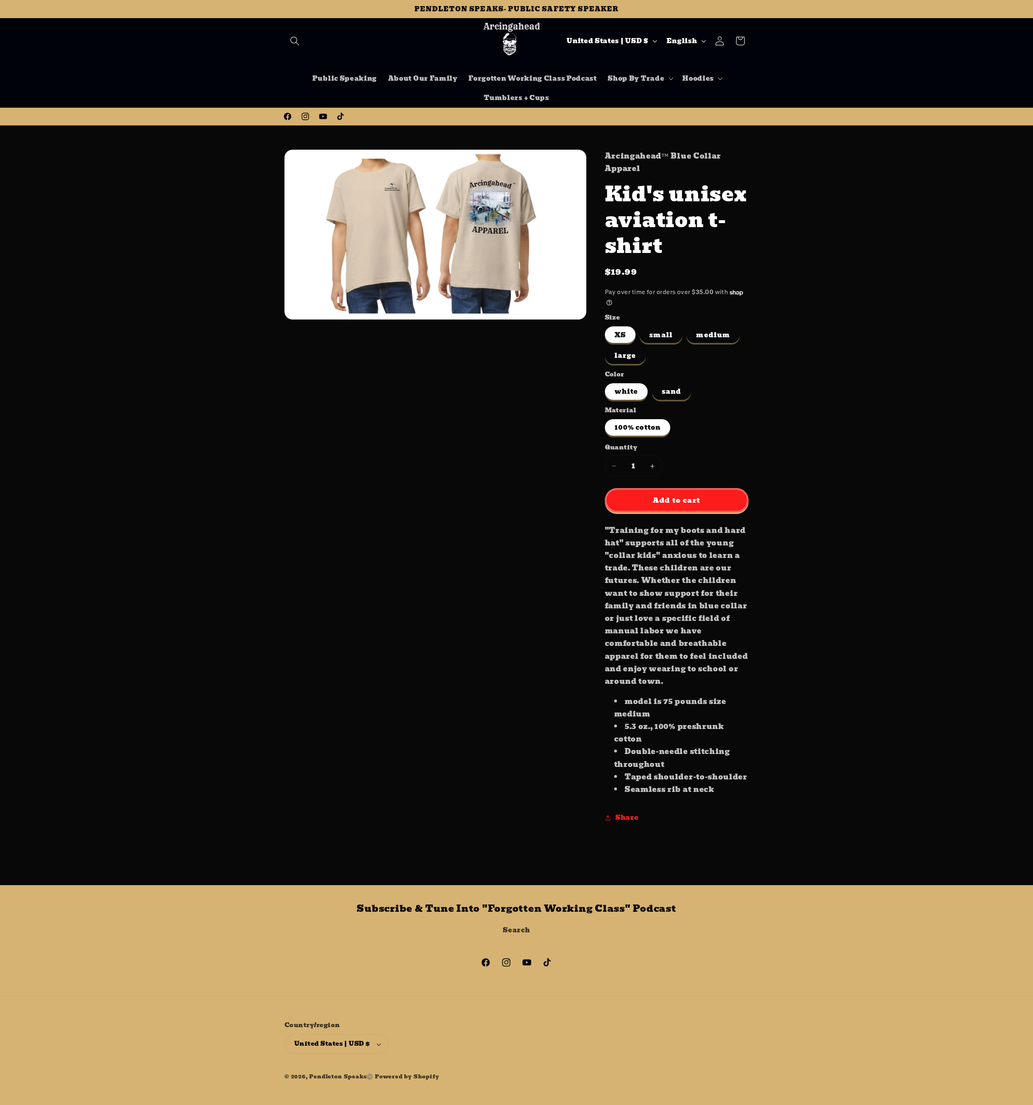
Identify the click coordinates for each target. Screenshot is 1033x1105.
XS (620, 335)
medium (713, 335)
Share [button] (626, 817)
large (625, 356)
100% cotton (638, 427)
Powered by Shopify (407, 1076)
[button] (294, 41)
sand (672, 391)
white (626, 391)
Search (516, 930)
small (661, 335)
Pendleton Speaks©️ (341, 1076)
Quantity (621, 448)
